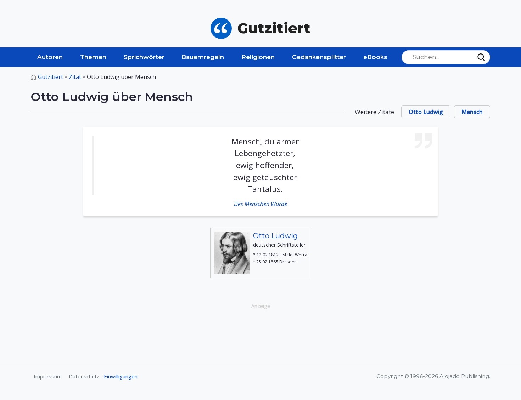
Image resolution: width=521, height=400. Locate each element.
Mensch (472, 112)
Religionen (258, 57)
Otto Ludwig (426, 112)
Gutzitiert (50, 77)
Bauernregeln (202, 57)
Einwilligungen (121, 376)
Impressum (48, 376)
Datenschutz (84, 376)
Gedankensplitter (319, 57)
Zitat (75, 77)
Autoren (50, 57)
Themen (93, 57)
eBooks (375, 57)
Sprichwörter (144, 57)
